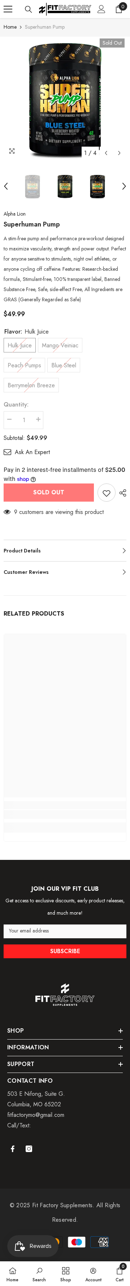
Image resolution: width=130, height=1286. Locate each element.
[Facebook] (12, 1148)
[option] (65, 98)
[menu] (8, 9)
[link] (65, 814)
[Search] (28, 9)
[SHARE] (121, 493)
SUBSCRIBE (65, 951)
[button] (106, 153)
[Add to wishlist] (107, 492)
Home (10, 26)
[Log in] (101, 9)
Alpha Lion (15, 213)
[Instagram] (28, 1148)
